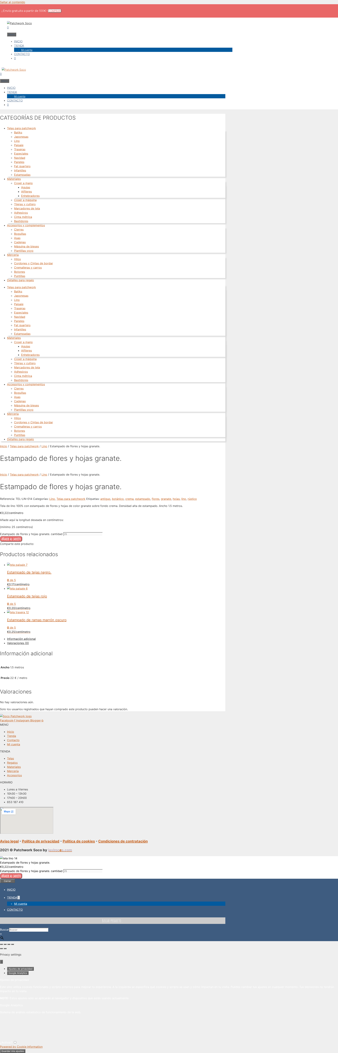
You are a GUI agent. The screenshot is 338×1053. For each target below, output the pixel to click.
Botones (19, 271)
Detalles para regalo (20, 280)
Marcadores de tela (27, 208)
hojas (176, 499)
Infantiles (20, 170)
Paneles (19, 162)
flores (155, 499)
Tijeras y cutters (25, 204)
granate (166, 499)
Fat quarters (22, 166)
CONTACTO (22, 54)
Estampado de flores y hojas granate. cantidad (31, 534)
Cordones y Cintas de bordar (33, 263)
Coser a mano (23, 183)
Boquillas (20, 234)
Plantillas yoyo (23, 250)
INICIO (18, 41)
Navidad (19, 158)
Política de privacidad (40, 841)
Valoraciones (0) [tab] (18, 643)
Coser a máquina (25, 200)
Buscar (4, 929)
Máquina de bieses (26, 246)
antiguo (105, 499)
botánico (118, 499)
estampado (142, 499)
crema (129, 499)
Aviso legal (9, 841)
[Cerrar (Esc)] (12, 944)
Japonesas (21, 136)
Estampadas (22, 174)
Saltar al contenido (12, 2)
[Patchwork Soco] (13, 69)
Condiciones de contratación (123, 841)
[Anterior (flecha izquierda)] (1, 948)
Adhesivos (21, 212)
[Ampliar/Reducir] (1, 944)
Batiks (18, 132)
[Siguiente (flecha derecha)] (5, 948)
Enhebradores (30, 196)
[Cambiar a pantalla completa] (5, 944)
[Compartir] (8, 944)
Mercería (13, 255)
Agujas (25, 187)
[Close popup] (1, 962)
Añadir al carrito (11, 539)
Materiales (14, 179)
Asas (17, 238)
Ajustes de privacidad (20, 968)
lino (183, 499)
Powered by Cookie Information (21, 1046)
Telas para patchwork (21, 128)
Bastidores (21, 221)
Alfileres (26, 191)
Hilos (17, 259)
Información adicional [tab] (21, 639)
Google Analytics (17, 973)
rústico (192, 499)
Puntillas (19, 276)
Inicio (3, 446)
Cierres (19, 229)
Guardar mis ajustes (12, 1051)
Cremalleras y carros (28, 267)
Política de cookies (79, 841)
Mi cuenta (26, 49)
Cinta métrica (23, 217)
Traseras (19, 149)
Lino (17, 141)
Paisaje (18, 145)
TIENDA (19, 45)
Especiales (21, 153)
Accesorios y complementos (26, 225)
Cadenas (20, 242)
